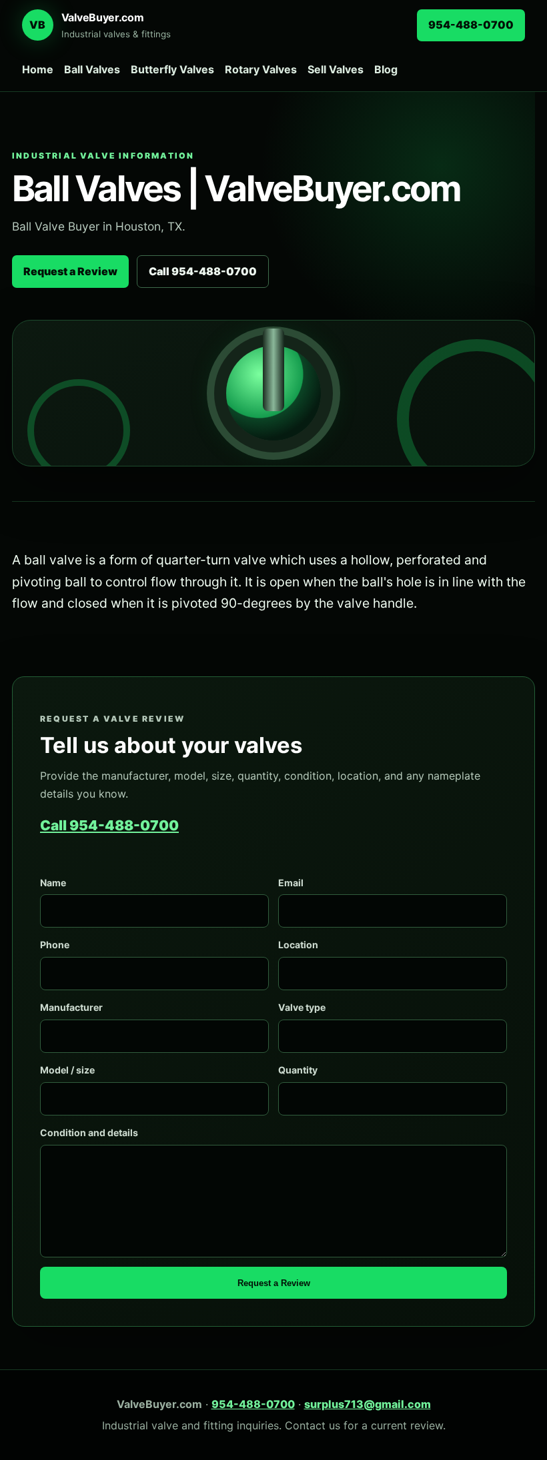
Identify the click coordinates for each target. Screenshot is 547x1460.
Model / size (67, 1070)
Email (291, 882)
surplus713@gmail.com (367, 1404)
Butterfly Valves (172, 69)
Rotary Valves (261, 69)
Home (37, 69)
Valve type (302, 1007)
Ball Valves (92, 69)
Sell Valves (336, 69)
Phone (54, 944)
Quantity (298, 1070)
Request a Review (70, 271)
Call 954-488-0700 (203, 271)
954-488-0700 (471, 24)
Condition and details (89, 1132)
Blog (386, 69)
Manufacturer (71, 1007)
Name (53, 882)
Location (298, 944)
